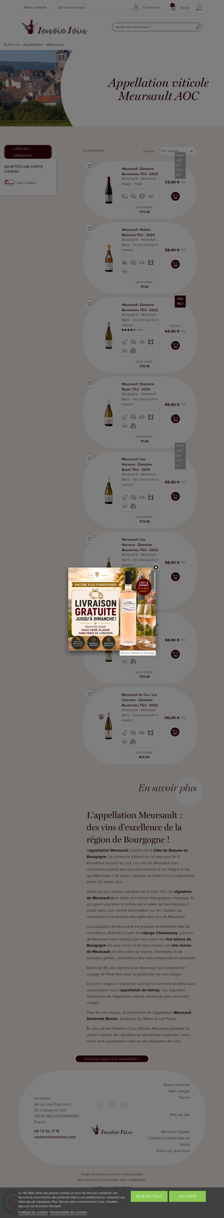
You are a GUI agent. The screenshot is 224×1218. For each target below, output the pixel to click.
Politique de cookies (33, 1212)
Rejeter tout (149, 1196)
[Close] (156, 567)
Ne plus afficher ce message (138, 653)
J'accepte (187, 1196)
